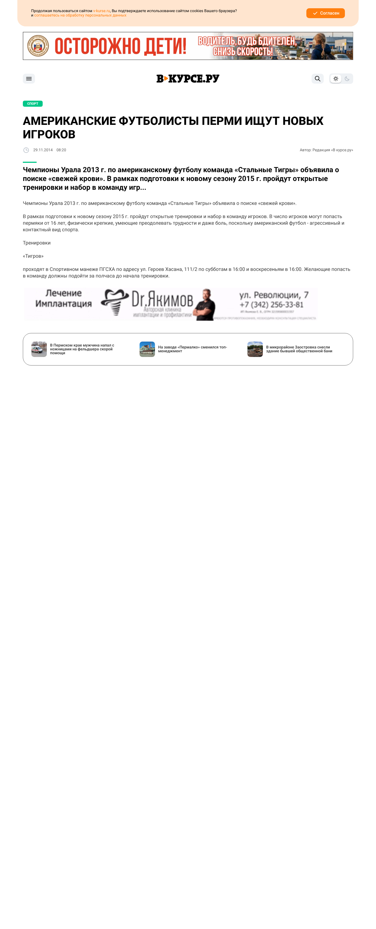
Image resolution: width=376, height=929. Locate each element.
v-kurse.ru (101, 11)
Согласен (329, 13)
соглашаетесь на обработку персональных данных (80, 15)
